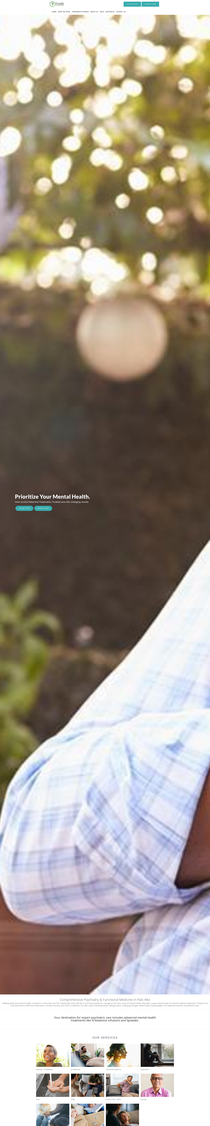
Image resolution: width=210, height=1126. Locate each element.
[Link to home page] (53, 4)
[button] (150, 4)
